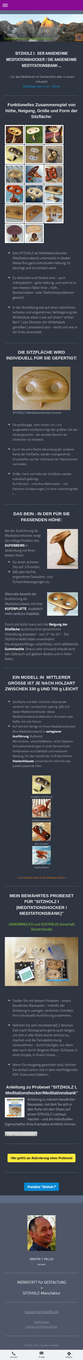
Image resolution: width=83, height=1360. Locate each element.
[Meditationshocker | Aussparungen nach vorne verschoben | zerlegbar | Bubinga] (14, 194)
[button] (21, 1133)
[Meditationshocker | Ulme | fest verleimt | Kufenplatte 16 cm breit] (54, 194)
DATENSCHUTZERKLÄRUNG (42, 1327)
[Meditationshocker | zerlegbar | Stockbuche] (14, 134)
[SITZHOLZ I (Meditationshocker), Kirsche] (41, 388)
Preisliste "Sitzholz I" (41, 1186)
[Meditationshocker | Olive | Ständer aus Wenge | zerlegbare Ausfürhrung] (34, 233)
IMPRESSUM (41, 1322)
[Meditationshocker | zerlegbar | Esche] (34, 134)
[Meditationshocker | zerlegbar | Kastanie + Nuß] (54, 154)
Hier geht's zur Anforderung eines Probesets (41, 1158)
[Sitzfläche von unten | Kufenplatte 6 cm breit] (34, 213)
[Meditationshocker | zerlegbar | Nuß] (14, 154)
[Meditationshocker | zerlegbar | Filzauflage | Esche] (34, 154)
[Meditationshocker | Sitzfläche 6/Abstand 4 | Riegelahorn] (34, 194)
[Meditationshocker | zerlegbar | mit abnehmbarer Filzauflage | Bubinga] (54, 174)
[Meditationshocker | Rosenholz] (34, 174)
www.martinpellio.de (41, 1312)
